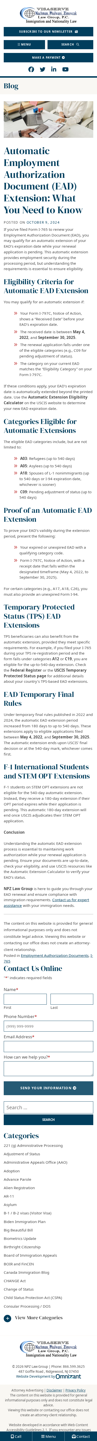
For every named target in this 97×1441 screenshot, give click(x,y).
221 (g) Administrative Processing (33, 1145)
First (7, 1007)
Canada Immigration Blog (26, 1272)
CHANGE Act (15, 1280)
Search (68, 44)
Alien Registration (19, 1187)
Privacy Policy (75, 1390)
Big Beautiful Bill (18, 1230)
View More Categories (39, 1318)
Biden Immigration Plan (25, 1221)
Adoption (12, 1170)
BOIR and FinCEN (19, 1263)
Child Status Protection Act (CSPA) (33, 1297)
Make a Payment (46, 57)
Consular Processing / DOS (27, 1306)
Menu (26, 44)
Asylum (10, 1204)
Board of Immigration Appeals (30, 1255)
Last (54, 1007)
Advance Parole (17, 1179)
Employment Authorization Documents (55, 955)
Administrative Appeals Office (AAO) (35, 1162)
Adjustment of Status (22, 1153)
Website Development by (48, 1376)
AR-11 (9, 1196)
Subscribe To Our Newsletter (46, 31)
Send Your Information (46, 1088)
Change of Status (19, 1289)
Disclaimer (54, 1390)
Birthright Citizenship (22, 1246)
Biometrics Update (20, 1238)
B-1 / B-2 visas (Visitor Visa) (27, 1212)
